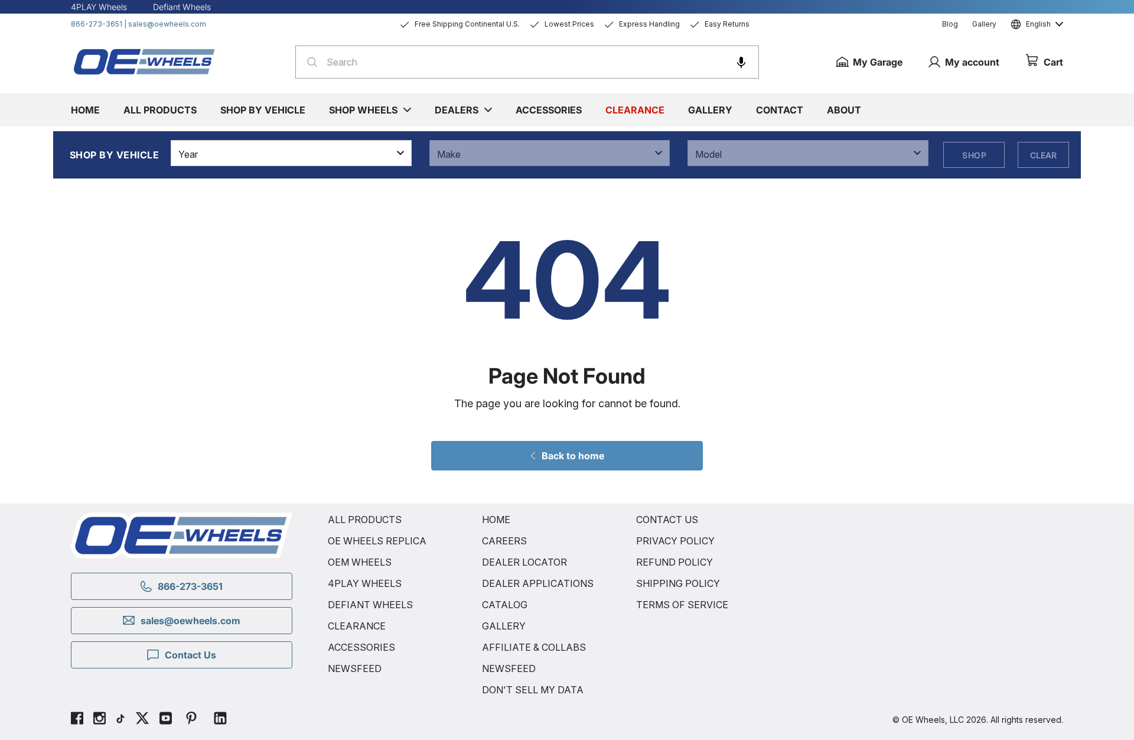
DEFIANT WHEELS (370, 605)
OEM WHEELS (360, 562)
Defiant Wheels (182, 7)
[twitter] (142, 720)
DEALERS (456, 110)
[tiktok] (120, 720)
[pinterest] (191, 720)
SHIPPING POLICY (678, 583)
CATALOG (504, 605)
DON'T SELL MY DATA (533, 690)
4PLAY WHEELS (365, 583)
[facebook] (77, 720)
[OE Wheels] (145, 61)
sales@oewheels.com (167, 24)
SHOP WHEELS (363, 110)
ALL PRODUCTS (365, 519)
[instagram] (99, 720)
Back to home (573, 456)
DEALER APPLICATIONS (538, 583)
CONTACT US (667, 519)
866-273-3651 (96, 24)
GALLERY (504, 626)
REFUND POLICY (674, 562)
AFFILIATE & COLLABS (534, 647)
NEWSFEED (355, 668)
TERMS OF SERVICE (682, 605)
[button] (741, 62)
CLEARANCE (357, 626)
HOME (496, 519)
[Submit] (308, 62)
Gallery (984, 24)
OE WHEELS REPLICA (377, 541)
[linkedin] (220, 720)
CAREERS (504, 541)
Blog (950, 24)
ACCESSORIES (361, 647)
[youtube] (165, 720)
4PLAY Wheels (99, 7)
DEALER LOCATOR (524, 562)
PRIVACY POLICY (675, 541)
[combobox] (527, 62)
